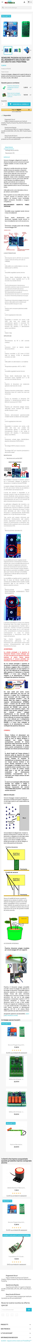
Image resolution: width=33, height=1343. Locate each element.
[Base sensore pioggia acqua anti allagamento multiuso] (4, 95)
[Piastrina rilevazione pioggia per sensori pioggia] (4, 87)
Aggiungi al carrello (19, 104)
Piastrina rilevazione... (16, 1144)
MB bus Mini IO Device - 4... (16, 1112)
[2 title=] (14, 1050)
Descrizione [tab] (9, 147)
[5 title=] (20, 1050)
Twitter (7, 1314)
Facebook (2, 1314)
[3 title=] (16, 1050)
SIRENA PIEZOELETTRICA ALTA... (16, 1188)
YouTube (12, 1314)
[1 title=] (12, 1050)
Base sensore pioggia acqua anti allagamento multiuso (14, 94)
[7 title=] (17, 1193)
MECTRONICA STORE (11, 1015)
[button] (16, 110)
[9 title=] (19, 1193)
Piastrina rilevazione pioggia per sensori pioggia (13, 87)
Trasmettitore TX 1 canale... (16, 1256)
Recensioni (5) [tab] (10, 153)
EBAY (27, 1014)
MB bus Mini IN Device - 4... (16, 1079)
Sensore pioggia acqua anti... (16, 1045)
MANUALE (7, 157)
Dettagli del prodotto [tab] (12, 150)
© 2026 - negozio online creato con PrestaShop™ (16, 1341)
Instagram (16, 1314)
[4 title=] (18, 1050)
